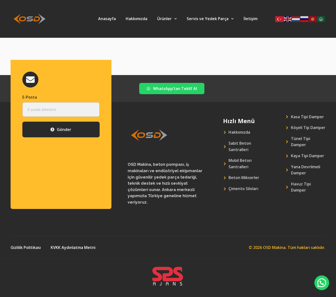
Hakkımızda (136, 18)
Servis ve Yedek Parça (208, 18)
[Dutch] (296, 18)
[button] (321, 282)
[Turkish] (279, 18)
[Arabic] (321, 18)
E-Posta (29, 97)
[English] (288, 18)
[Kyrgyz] (313, 18)
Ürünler (164, 18)
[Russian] (304, 18)
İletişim (251, 18)
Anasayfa (107, 18)
